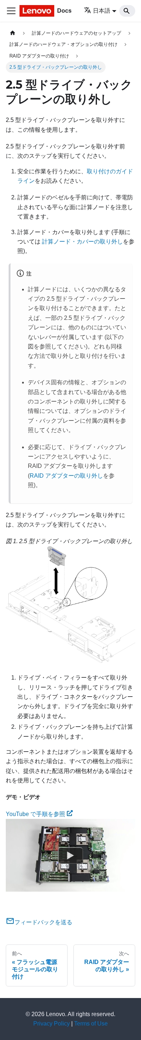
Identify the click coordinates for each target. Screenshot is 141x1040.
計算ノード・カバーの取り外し (82, 241)
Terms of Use (91, 1023)
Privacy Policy (51, 1023)
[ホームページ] (13, 33)
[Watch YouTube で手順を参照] (70, 855)
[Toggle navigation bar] (11, 10)
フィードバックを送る (43, 922)
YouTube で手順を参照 (35, 814)
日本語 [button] (101, 11)
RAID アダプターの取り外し (66, 476)
